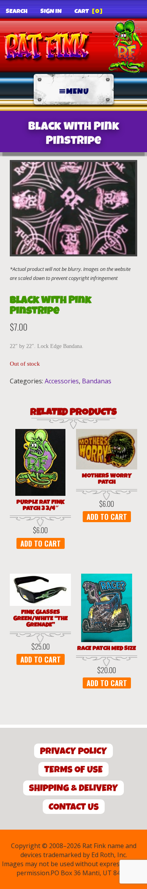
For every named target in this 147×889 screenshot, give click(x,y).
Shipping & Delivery (73, 788)
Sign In (51, 11)
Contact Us (74, 807)
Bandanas (96, 381)
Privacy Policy (73, 751)
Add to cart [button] (40, 543)
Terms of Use (73, 769)
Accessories (62, 381)
